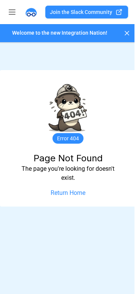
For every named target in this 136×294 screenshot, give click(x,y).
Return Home (68, 192)
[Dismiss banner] (127, 33)
